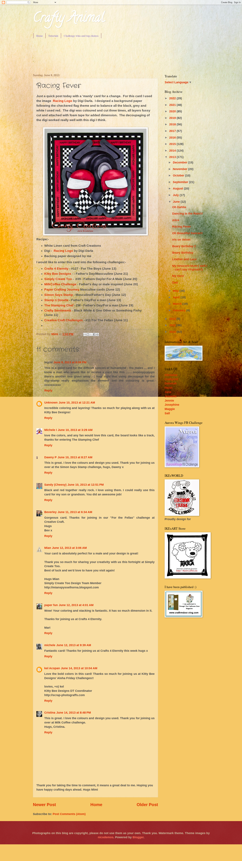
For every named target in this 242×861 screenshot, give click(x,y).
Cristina (49, 712)
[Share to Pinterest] (97, 334)
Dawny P (50, 457)
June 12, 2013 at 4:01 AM (76, 605)
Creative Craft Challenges (63, 320)
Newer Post (44, 804)
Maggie (170, 409)
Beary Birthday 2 (184, 246)
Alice (175, 220)
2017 (173, 131)
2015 (173, 144)
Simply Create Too (58, 279)
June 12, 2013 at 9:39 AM (73, 645)
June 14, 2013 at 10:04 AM (79, 668)
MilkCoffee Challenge (60, 284)
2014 (173, 150)
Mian (47, 547)
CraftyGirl (171, 379)
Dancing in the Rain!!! (187, 213)
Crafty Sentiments (57, 310)
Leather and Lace (184, 259)
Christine (171, 375)
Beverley (50, 512)
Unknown (51, 402)
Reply (48, 390)
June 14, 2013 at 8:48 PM (73, 712)
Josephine (172, 404)
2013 (173, 157)
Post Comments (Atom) (69, 814)
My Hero (178, 276)
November (180, 169)
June (177, 201)
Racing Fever (181, 226)
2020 (173, 111)
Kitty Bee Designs (57, 273)
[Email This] (84, 334)
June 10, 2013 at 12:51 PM (85, 484)
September (181, 182)
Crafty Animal (69, 19)
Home (39, 36)
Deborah (171, 383)
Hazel (168, 387)
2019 (173, 118)
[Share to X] (91, 334)
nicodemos (105, 837)
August (178, 188)
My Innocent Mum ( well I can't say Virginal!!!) (189, 267)
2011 (172, 325)
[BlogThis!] (88, 334)
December (180, 162)
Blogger (138, 837)
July (176, 195)
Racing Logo (62, 101)
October (179, 175)
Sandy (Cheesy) (55, 484)
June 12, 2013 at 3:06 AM (69, 547)
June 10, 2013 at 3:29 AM (75, 430)
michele (49, 645)
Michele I (50, 430)
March (177, 303)
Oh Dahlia (179, 207)
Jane (168, 392)
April (176, 297)
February (179, 310)
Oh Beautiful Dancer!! (187, 233)
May (176, 290)
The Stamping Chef (59, 305)
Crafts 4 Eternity (56, 268)
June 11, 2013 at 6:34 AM (75, 512)
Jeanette (171, 396)
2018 (173, 124)
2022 (173, 98)
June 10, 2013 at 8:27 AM (75, 457)
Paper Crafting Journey (61, 289)
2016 (173, 137)
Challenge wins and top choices (81, 36)
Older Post (147, 804)
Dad (175, 282)
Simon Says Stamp (58, 295)
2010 (173, 331)
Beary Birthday (182, 252)
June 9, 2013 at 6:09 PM (70, 362)
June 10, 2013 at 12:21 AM (77, 402)
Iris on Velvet (181, 239)
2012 (173, 318)
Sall (167, 413)
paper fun (51, 605)
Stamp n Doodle (56, 300)
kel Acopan (52, 668)
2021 (173, 105)
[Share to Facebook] (94, 334)
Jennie (169, 400)
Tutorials (53, 36)
